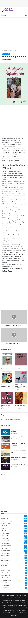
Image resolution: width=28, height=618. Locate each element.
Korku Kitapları (5, 587)
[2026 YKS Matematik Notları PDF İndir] (5, 432)
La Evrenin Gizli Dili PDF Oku (18, 464)
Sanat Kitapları (5, 543)
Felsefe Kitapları (6, 533)
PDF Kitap (4, 528)
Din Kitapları (5, 548)
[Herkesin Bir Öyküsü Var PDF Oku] (21, 398)
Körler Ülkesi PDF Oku (7, 367)
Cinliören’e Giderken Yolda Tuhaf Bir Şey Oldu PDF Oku (20, 386)
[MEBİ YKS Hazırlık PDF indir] (5, 446)
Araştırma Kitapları (6, 577)
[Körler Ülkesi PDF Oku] (7, 359)
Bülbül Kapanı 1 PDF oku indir (18, 457)
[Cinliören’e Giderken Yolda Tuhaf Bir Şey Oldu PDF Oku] (21, 377)
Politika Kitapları (6, 585)
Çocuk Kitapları (6, 558)
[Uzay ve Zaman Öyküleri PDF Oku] (7, 377)
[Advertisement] (14, 33)
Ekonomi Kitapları (6, 573)
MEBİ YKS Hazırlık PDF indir (18, 443)
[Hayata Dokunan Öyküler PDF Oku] (7, 398)
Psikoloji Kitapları (6, 550)
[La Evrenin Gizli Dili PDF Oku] (5, 467)
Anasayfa (5, 50)
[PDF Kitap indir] (7, 10)
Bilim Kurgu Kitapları (7, 568)
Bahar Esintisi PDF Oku (21, 367)
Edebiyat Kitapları (12, 50)
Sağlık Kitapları (5, 553)
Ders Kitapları (5, 538)
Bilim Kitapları (5, 535)
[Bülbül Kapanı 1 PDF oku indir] (5, 460)
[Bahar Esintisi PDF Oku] (21, 359)
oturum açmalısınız (16, 419)
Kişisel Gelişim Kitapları (8, 521)
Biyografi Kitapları (6, 580)
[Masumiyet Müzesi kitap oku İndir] (5, 453)
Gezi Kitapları (5, 565)
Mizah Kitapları (5, 582)
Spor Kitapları (5, 555)
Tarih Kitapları (5, 530)
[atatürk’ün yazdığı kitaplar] (5, 439)
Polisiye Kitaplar (6, 575)
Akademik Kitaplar (6, 545)
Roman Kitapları (6, 516)
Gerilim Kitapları (6, 525)
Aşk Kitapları (5, 518)
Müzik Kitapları (5, 563)
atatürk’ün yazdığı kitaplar (18, 437)
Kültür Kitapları (5, 560)
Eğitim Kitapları (6, 570)
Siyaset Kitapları (6, 540)
